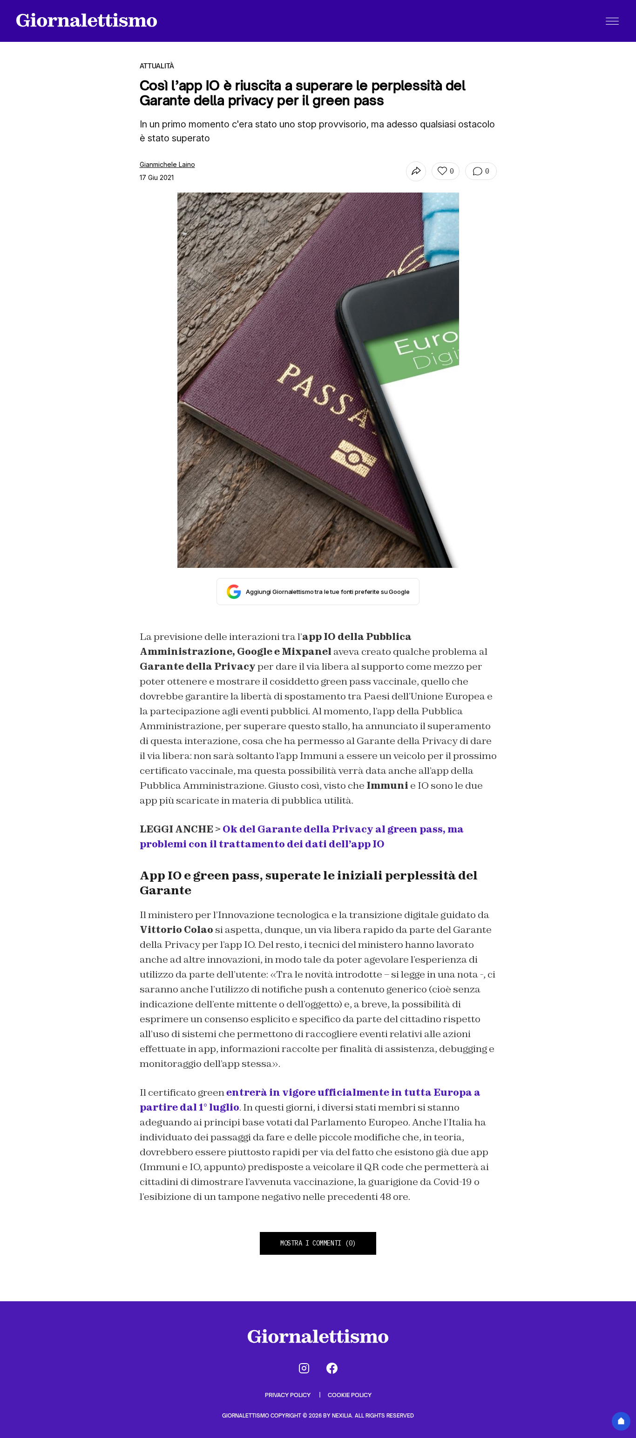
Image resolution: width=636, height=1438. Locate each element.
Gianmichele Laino (167, 164)
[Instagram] (304, 1368)
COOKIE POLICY (350, 1394)
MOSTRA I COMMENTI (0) (318, 1243)
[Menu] (612, 21)
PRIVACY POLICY (288, 1394)
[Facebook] (332, 1368)
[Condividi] (416, 171)
